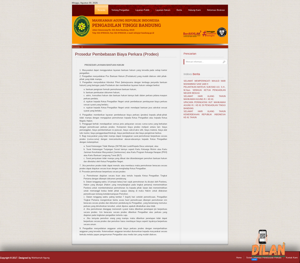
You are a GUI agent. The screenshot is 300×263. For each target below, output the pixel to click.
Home (239, 257)
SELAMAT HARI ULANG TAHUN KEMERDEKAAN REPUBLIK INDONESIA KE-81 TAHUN (205, 114)
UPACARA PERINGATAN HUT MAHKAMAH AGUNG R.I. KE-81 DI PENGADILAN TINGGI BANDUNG (205, 105)
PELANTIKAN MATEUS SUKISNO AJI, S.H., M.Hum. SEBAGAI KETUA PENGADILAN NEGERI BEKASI (205, 90)
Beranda (76, 47)
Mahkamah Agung (41, 257)
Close (254, 259)
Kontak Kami (292, 257)
